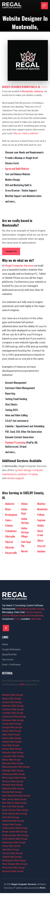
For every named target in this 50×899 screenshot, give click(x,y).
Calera (8, 520)
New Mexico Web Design (14, 802)
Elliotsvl (9, 542)
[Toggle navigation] (44, 5)
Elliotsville (10, 536)
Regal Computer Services (23, 884)
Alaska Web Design (11, 698)
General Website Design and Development (22, 615)
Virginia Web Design (12, 856)
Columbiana (11, 531)
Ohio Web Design (10, 817)
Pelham (40, 514)
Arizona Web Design (12, 702)
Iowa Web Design (10, 745)
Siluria (40, 540)
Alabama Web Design (12, 695)
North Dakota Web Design (14, 813)
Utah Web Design (10, 849)
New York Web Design (13, 806)
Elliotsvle (9, 547)
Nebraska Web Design (13, 788)
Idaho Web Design (11, 734)
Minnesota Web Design (13, 774)
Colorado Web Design (12, 713)
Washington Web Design (14, 860)
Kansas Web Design (12, 749)
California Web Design (13, 709)
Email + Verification (11, 664)
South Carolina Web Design (15, 835)
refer (22, 684)
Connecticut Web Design (14, 716)
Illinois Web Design (11, 738)
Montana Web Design (12, 785)
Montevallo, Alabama (32, 91)
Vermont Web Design (12, 853)
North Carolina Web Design (15, 810)
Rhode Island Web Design (14, 831)
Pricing (17, 619)
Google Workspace (11, 649)
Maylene (41, 503)
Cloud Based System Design (30, 608)
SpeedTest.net (9, 654)
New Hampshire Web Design (16, 795)
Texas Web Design (11, 846)
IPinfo (43, 888)
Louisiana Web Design (13, 756)
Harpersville (11, 553)
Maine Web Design (11, 759)
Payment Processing (15, 442)
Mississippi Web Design (14, 777)
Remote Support (33, 612)
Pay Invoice (7, 659)
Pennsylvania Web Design (15, 828)
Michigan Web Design (12, 770)
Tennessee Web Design (13, 842)
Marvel (24, 551)
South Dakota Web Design (15, 838)
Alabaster (10, 503)
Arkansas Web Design (13, 705)
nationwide (35, 619)
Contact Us (11, 251)
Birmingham (11, 514)
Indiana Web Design (12, 741)
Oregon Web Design (12, 824)
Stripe (5, 644)
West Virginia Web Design (15, 864)
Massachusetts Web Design (16, 767)
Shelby (40, 525)
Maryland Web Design (12, 763)
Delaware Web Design (13, 720)
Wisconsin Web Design (13, 867)
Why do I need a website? (26, 133)
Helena (24, 503)
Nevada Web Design (12, 792)
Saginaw (41, 520)
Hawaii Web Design (11, 731)
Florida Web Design (11, 723)
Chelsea (9, 525)
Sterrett (41, 546)
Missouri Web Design (12, 781)
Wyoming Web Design (13, 871)
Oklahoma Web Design (13, 820)
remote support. (15, 478)
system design (23, 470)
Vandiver (41, 551)
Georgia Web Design (12, 727)
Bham (8, 509)
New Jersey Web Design (14, 799)
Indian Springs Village (25, 532)
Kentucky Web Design (12, 752)
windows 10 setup (28, 474)
